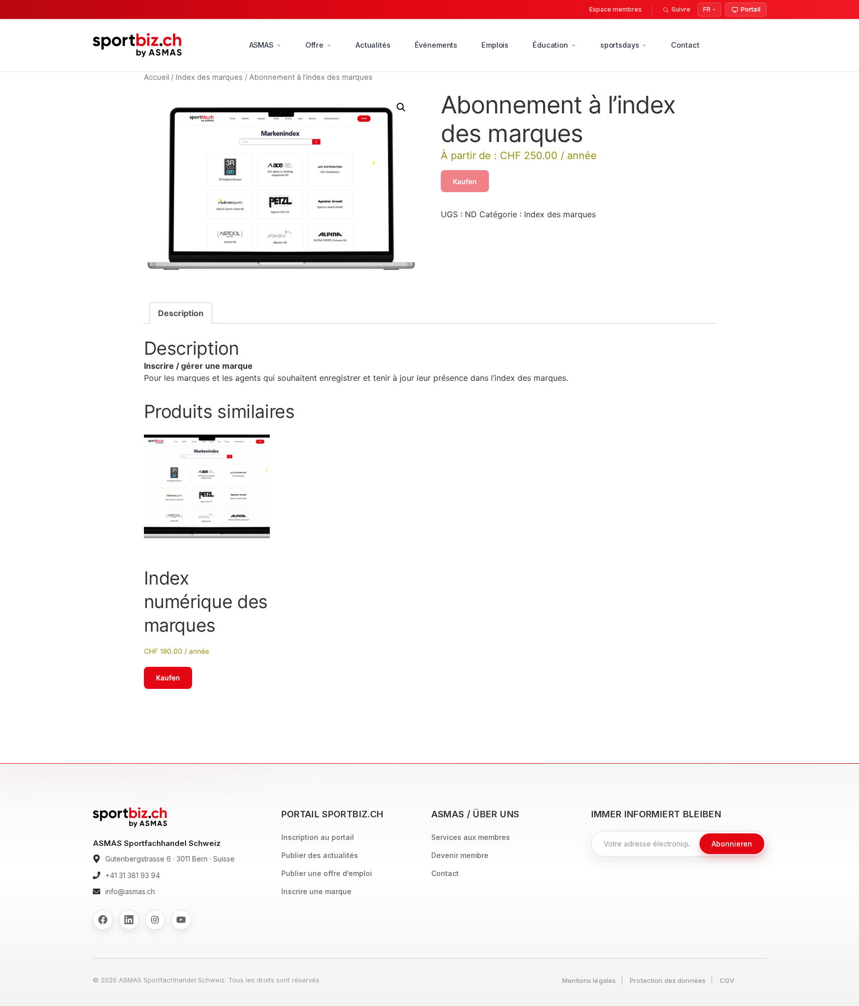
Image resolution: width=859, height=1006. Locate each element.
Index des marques (209, 77)
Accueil (156, 77)
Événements (436, 45)
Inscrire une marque (316, 891)
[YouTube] (181, 920)
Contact (685, 45)
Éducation (550, 45)
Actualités (373, 45)
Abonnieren (732, 843)
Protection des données (668, 980)
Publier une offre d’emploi (326, 873)
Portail (750, 9)
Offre (314, 45)
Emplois (494, 45)
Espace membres (615, 9)
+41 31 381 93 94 (132, 875)
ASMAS (261, 45)
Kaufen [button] (168, 677)
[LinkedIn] (129, 920)
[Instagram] (155, 920)
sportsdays (619, 45)
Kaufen (465, 181)
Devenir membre (459, 855)
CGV (727, 980)
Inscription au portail (317, 837)
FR (707, 9)
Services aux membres (470, 837)
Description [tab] (181, 313)
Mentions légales (589, 980)
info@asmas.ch (130, 891)
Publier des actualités (319, 855)
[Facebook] (103, 920)
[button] (401, 107)
